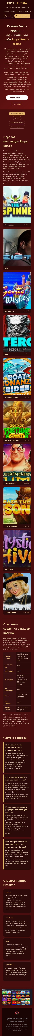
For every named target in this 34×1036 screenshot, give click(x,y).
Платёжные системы (17, 122)
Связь (20, 11)
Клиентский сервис (17, 113)
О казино (6, 11)
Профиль (8, 16)
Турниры (17, 118)
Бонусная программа (17, 126)
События (8, 7)
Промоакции (25, 7)
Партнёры (13, 11)
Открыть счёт (22, 16)
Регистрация (17, 104)
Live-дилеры (16, 7)
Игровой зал (27, 11)
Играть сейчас (17, 98)
